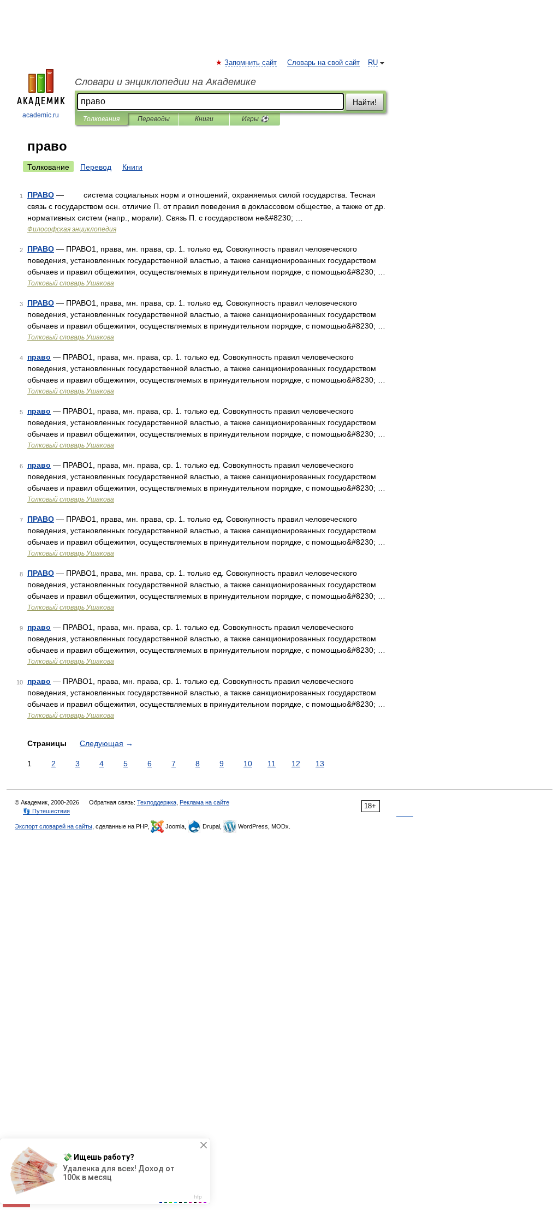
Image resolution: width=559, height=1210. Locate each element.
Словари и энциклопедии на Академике (165, 81)
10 (247, 763)
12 (296, 763)
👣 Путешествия (46, 811)
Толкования (101, 119)
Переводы (154, 119)
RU (373, 63)
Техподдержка (156, 802)
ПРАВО (40, 194)
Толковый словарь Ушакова (70, 283)
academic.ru (40, 115)
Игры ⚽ (255, 119)
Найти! (365, 102)
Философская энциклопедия (71, 229)
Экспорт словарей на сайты (53, 826)
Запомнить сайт (251, 63)
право (39, 357)
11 (271, 763)
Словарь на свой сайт (323, 63)
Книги (204, 119)
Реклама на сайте (204, 802)
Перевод (95, 167)
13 (320, 763)
